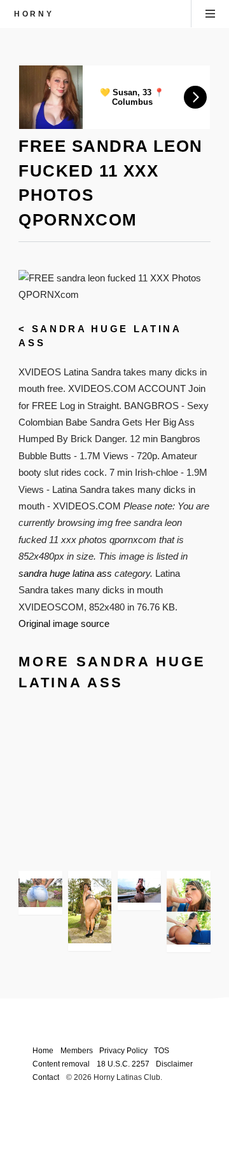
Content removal (61, 1064)
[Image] (40, 893)
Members (76, 1050)
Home (42, 1050)
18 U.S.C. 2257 (123, 1064)
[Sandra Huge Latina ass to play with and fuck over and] (188, 912)
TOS (161, 1050)
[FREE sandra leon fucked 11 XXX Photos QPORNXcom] (139, 891)
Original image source (63, 624)
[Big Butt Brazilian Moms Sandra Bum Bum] (89, 911)
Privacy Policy (123, 1050)
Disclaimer (174, 1064)
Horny (33, 14)
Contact (45, 1077)
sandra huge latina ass (65, 574)
